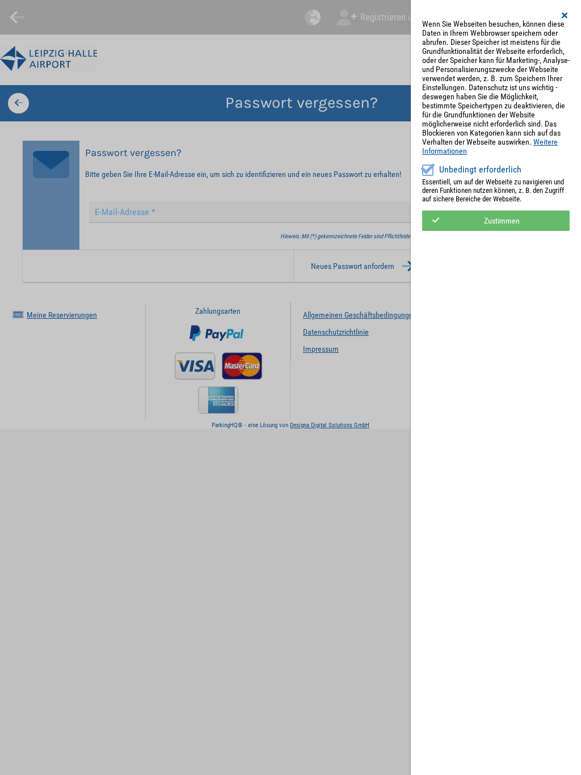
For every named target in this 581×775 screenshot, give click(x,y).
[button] (565, 15)
